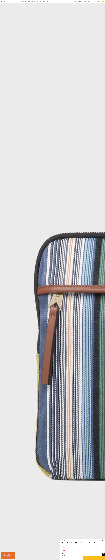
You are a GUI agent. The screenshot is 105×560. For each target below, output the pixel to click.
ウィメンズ (36, 1)
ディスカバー (48, 1)
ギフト (43, 1)
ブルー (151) (79, 544)
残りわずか (64, 550)
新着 (29, 1)
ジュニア (40, 1)
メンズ (32, 1)
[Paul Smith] (4, 1)
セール (26, 1)
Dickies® (22, 1)
